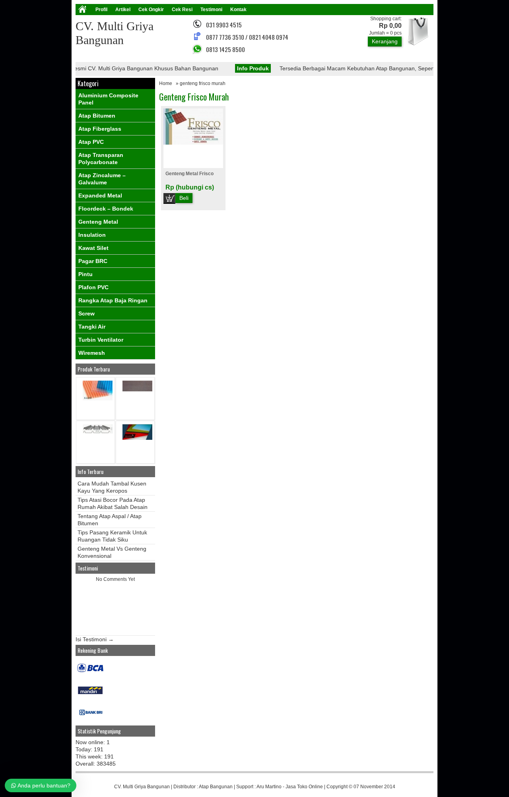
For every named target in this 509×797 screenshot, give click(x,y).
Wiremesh (91, 353)
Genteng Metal (98, 222)
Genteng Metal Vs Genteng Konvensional (112, 552)
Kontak (238, 9)
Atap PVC (91, 142)
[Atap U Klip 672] (98, 432)
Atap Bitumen (96, 115)
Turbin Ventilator (100, 340)
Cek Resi (182, 9)
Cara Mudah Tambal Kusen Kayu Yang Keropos (112, 487)
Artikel (122, 9)
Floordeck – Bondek (105, 208)
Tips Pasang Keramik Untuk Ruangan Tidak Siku (112, 536)
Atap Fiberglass (99, 129)
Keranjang (385, 41)
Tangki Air (91, 326)
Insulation (92, 235)
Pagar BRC (92, 261)
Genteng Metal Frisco (189, 173)
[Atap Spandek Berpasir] (137, 390)
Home (165, 83)
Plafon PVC (93, 287)
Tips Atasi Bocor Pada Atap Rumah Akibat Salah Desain (113, 503)
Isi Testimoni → (95, 639)
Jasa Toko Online (304, 786)
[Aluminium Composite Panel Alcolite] (137, 438)
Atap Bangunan (216, 786)
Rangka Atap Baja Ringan (113, 300)
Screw (86, 313)
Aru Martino (269, 786)
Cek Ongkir (151, 9)
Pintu (85, 274)
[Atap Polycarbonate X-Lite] (98, 399)
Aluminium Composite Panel (108, 99)
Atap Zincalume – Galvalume (102, 179)
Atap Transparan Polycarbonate (100, 158)
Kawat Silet (93, 248)
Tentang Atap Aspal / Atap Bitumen (110, 519)
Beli (183, 198)
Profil (101, 9)
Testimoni (211, 9)
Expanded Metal (100, 195)
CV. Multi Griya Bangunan (142, 786)
